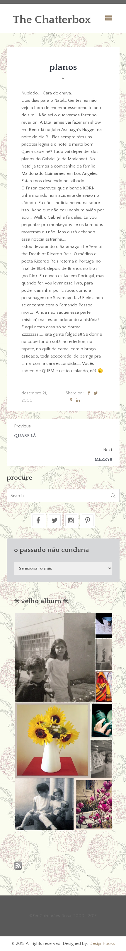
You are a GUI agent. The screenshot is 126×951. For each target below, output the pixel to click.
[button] (54, 657)
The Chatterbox (52, 20)
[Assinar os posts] (18, 866)
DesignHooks (102, 943)
